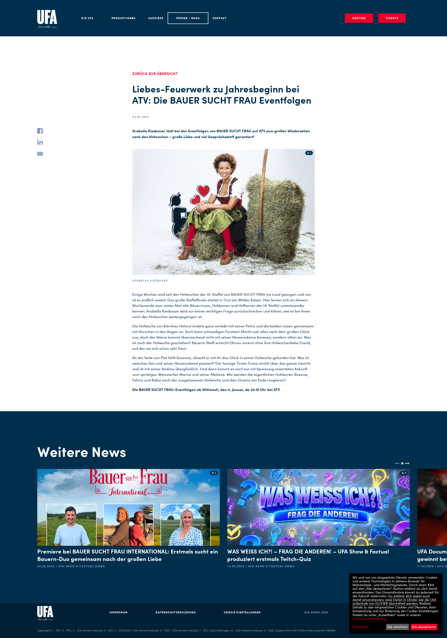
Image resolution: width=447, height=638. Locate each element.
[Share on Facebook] (40, 130)
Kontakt (220, 18)
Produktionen (123, 18)
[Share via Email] (40, 153)
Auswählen (360, 627)
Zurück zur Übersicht (155, 73)
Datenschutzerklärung (176, 612)
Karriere (155, 18)
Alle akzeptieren (424, 627)
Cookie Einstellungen (242, 612)
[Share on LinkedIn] (40, 142)
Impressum (118, 612)
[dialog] (395, 603)
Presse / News (188, 18)
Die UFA (87, 18)
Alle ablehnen (397, 627)
